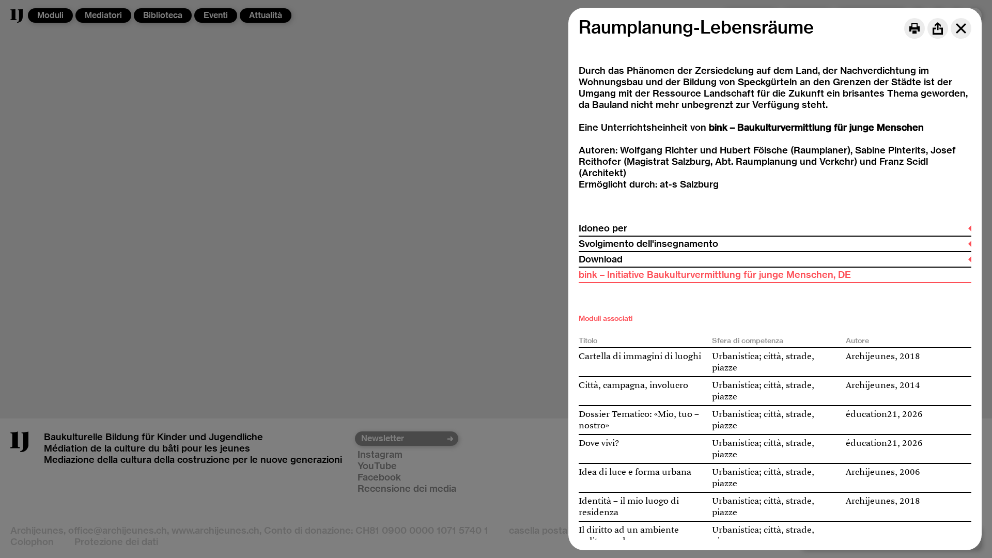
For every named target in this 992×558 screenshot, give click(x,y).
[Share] (937, 28)
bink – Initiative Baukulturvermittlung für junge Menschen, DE (715, 275)
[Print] (914, 28)
